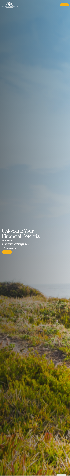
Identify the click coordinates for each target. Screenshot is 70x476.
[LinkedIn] (67, 471)
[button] (31, 5)
